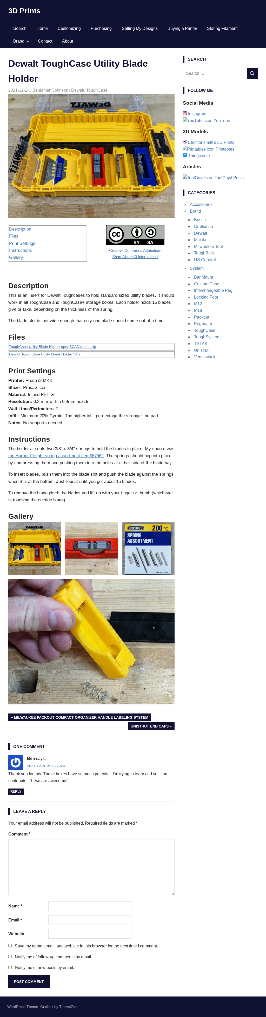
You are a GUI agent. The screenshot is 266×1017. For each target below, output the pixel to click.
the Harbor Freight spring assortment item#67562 (56, 455)
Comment (19, 834)
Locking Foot (206, 297)
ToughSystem (206, 337)
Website (16, 934)
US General (205, 260)
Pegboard (203, 323)
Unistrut (201, 350)
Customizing (69, 28)
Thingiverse (198, 155)
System (197, 268)
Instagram (196, 114)
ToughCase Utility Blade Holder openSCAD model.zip (52, 347)
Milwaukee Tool (208, 246)
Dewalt (77, 90)
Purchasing (101, 28)
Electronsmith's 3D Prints (210, 142)
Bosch (200, 220)
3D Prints (24, 11)
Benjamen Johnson (50, 90)
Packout (201, 317)
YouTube (221, 120)
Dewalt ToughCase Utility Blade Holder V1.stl (45, 354)
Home (42, 28)
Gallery (16, 257)
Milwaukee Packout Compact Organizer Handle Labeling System (81, 718)
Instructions (20, 250)
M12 (198, 303)
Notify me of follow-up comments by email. (53, 957)
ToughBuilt (204, 253)
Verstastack (204, 357)
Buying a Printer (182, 28)
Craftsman (203, 226)
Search (19, 28)
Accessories (201, 204)
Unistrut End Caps (149, 727)
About (67, 41)
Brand (18, 41)
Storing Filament (222, 28)
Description (20, 229)
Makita (200, 240)
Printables (224, 149)
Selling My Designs (140, 28)
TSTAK (201, 343)
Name (15, 906)
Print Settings (22, 243)
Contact (45, 41)
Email (15, 920)
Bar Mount (203, 277)
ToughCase (97, 90)
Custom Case (206, 284)
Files (13, 236)
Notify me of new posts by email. (44, 967)
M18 (198, 310)
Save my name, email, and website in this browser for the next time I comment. (86, 946)
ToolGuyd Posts (229, 178)
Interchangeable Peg (213, 290)
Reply (16, 791)
